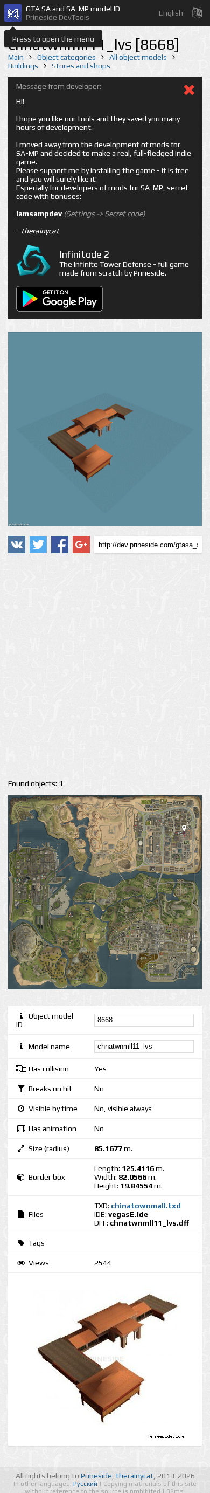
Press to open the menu (53, 39)
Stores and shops (81, 65)
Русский (86, 1484)
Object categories (66, 57)
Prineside (96, 1475)
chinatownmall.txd (146, 1205)
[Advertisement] (105, 666)
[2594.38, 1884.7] (188, 830)
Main (16, 57)
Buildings (23, 65)
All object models (138, 57)
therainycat (134, 1475)
